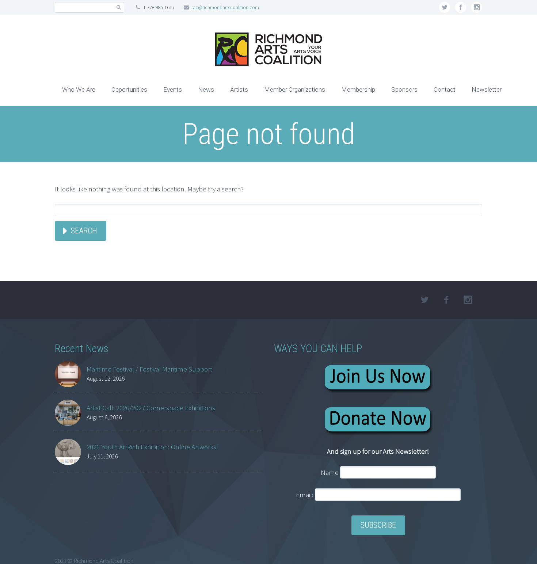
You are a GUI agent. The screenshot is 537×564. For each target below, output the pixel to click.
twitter (444, 7)
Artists (239, 89)
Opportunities (129, 89)
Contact (445, 89)
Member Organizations (294, 89)
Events (172, 89)
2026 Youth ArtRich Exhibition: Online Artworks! (152, 446)
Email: (305, 494)
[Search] (118, 7)
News (206, 89)
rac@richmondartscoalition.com (225, 7)
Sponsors (404, 89)
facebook (460, 7)
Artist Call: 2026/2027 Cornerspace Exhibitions (151, 407)
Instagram (476, 7)
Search (84, 230)
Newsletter (487, 89)
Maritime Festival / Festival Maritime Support (149, 369)
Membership (358, 89)
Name (330, 472)
